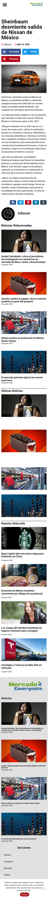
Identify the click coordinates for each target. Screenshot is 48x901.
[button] (4, 4)
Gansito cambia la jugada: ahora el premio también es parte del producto (23, 300)
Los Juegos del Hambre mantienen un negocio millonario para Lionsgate (21, 629)
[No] (43, 888)
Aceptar (24, 894)
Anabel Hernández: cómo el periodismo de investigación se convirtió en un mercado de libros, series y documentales (23, 259)
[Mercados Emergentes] (36, 4)
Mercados (8, 868)
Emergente (8, 862)
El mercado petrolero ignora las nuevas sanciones (18, 839)
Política (7, 875)
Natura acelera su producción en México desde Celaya (20, 803)
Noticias (7, 855)
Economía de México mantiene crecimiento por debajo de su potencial (22, 592)
